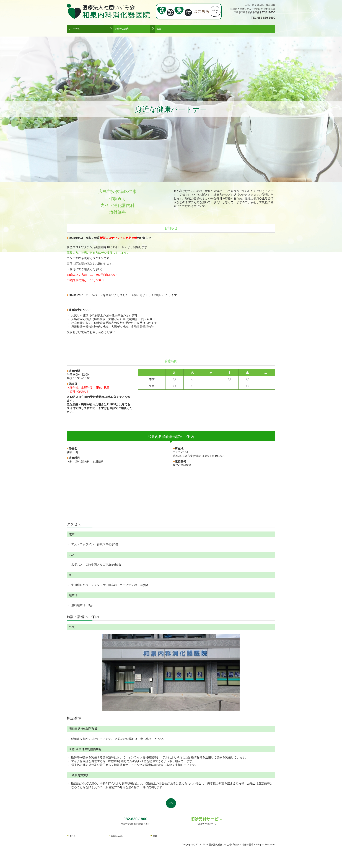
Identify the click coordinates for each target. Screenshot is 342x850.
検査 (158, 28)
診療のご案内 (122, 28)
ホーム (76, 28)
